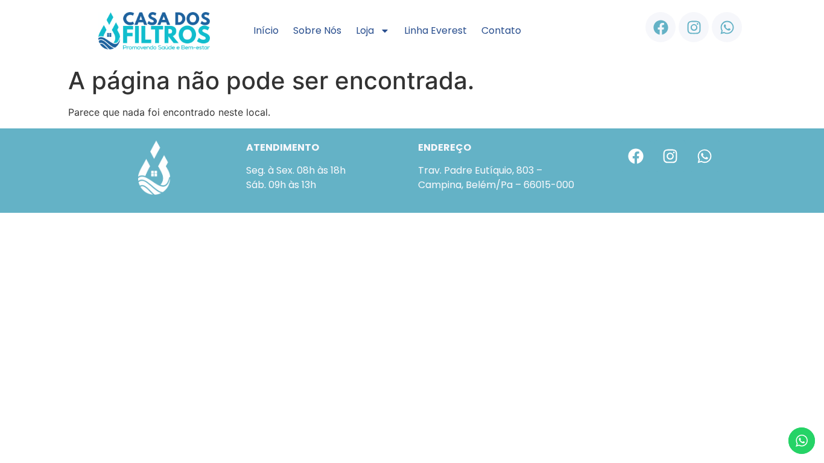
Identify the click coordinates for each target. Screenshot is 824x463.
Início (266, 30)
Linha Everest (435, 30)
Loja (365, 30)
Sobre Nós (317, 30)
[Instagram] (694, 27)
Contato (501, 30)
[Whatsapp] (727, 27)
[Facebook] (660, 27)
